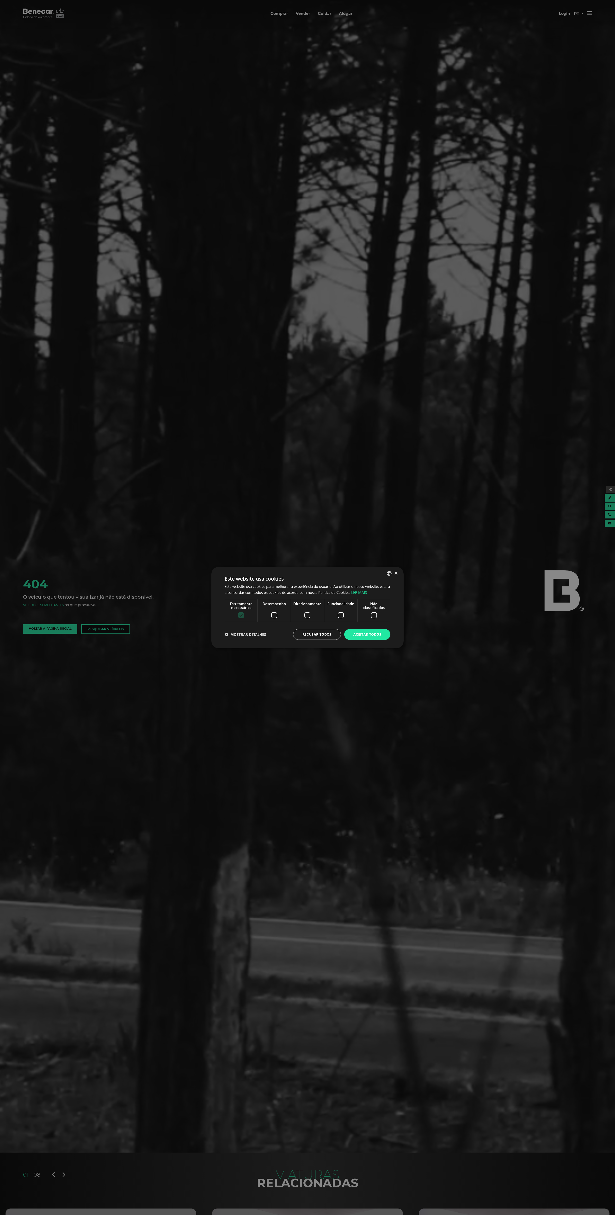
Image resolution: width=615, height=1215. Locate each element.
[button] (245, 634)
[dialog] (307, 607)
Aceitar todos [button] (367, 634)
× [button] (396, 573)
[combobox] (389, 573)
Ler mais (359, 592)
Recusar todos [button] (317, 634)
